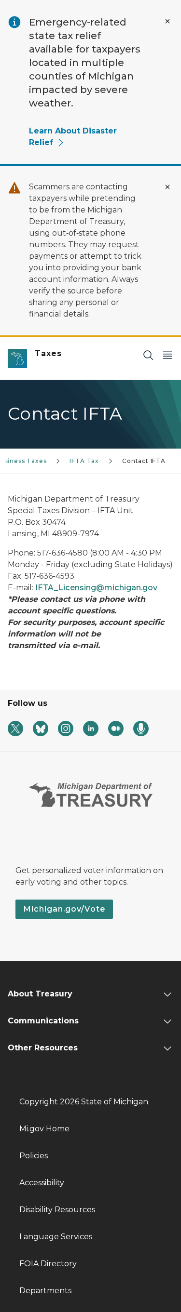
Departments (45, 1290)
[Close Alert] (167, 21)
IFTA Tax (84, 460)
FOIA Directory (48, 1263)
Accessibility (41, 1182)
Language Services (55, 1236)
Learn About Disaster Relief (73, 136)
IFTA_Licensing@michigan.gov (96, 587)
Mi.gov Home (44, 1128)
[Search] (148, 355)
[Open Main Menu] (167, 355)
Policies (33, 1155)
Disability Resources (57, 1209)
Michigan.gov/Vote (64, 909)
